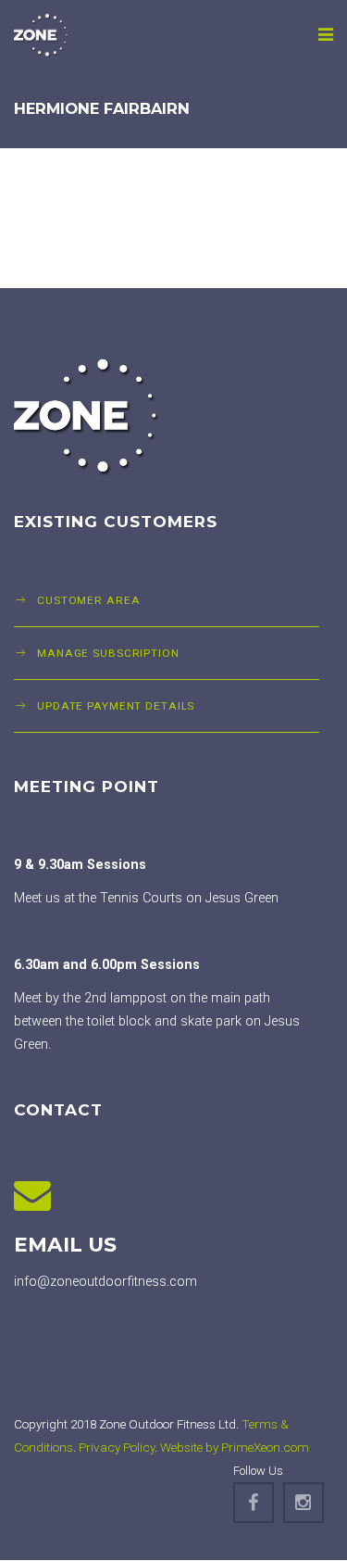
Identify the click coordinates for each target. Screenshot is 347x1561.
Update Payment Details (115, 705)
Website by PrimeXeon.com (234, 1447)
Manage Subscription (108, 653)
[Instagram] (303, 1502)
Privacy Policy (117, 1447)
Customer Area (88, 600)
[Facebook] (253, 1502)
